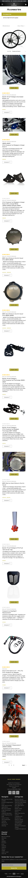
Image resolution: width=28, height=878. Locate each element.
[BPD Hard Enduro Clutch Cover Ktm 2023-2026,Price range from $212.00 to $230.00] (14, 291)
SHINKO (4, 841)
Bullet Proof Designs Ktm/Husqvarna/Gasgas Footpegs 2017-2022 (10, 429)
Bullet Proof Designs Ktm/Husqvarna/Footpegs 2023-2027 (13, 380)
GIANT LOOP (5, 852)
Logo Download (6, 810)
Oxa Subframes (19, 804)
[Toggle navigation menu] (4, 4)
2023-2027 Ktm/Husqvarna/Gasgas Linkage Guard (13, 145)
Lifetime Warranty (6, 813)
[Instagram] (10, 792)
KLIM (3, 844)
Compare (6, 112)
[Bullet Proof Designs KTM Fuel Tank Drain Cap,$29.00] (14, 521)
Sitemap (4, 825)
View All (4, 853)
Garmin (17, 815)
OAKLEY (4, 847)
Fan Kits (17, 807)
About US (4, 822)
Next (23, 765)
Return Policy (5, 818)
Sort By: (9, 51)
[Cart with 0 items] (23, 4)
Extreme (4, 842)
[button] (14, 26)
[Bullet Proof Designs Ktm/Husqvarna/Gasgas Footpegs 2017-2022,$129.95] (14, 409)
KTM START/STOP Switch (10, 17)
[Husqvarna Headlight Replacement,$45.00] (14, 584)
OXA (3, 839)
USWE (3, 850)
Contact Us (5, 824)
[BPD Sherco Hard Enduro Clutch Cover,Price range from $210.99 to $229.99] (14, 461)
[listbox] (18, 51)
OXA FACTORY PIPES (20, 802)
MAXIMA (4, 846)
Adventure (18, 810)
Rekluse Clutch (19, 819)
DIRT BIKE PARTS (19, 805)
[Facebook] (14, 792)
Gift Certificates (6, 819)
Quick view (14, 88)
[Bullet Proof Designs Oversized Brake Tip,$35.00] (14, 70)
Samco (17, 811)
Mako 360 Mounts (20, 813)
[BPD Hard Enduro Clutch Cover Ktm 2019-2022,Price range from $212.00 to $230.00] (14, 236)
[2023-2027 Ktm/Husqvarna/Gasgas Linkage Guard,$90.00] (14, 125)
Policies (4, 811)
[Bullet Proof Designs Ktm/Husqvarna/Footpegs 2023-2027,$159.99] (14, 352)
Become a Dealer (6, 808)
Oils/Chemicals (19, 821)
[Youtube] (17, 792)
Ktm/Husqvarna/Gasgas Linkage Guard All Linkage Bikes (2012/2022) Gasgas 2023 (13, 203)
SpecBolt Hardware (20, 825)
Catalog (4, 821)
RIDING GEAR (18, 808)
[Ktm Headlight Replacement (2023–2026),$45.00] (14, 713)
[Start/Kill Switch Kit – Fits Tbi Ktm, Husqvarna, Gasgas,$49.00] (14, 645)
